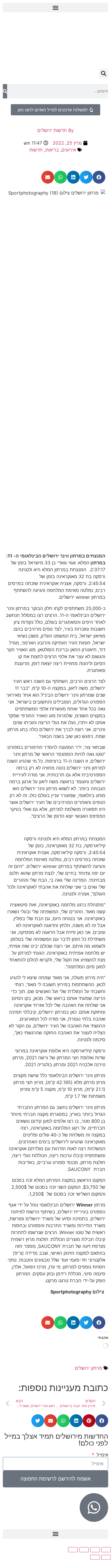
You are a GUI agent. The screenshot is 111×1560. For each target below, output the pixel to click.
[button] (55, 7)
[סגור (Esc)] (73, 1549)
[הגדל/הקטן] (106, 1549)
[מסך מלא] (95, 1549)
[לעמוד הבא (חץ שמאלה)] (95, 1557)
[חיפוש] (5, 91)
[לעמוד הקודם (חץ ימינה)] (106, 1557)
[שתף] (84, 1549)
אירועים (68, 150)
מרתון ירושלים (88, 1368)
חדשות (36, 150)
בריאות (52, 150)
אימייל (101, 1454)
